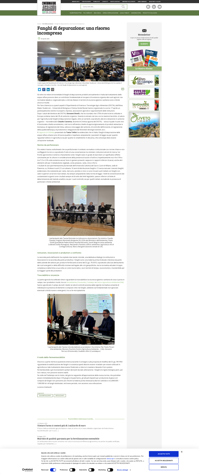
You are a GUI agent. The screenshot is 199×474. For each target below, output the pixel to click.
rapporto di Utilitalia (46, 132)
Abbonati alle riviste (128, 1)
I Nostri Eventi (86, 1)
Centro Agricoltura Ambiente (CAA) (110, 282)
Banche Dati (75, 1)
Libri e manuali (142, 1)
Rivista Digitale (115, 1)
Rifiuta (164, 467)
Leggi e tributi (124, 13)
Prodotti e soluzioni (150, 13)
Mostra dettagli (122, 470)
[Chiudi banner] (181, 452)
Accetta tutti (164, 454)
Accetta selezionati (164, 460)
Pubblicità (96, 1)
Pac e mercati (87, 13)
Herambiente (71, 282)
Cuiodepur (91, 282)
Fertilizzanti (60, 395)
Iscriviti (144, 44)
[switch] (72, 470)
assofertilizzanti (45, 395)
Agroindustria (136, 13)
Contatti (105, 1)
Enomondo (81, 282)
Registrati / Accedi (154, 1)
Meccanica (97, 13)
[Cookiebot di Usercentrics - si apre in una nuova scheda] (27, 470)
